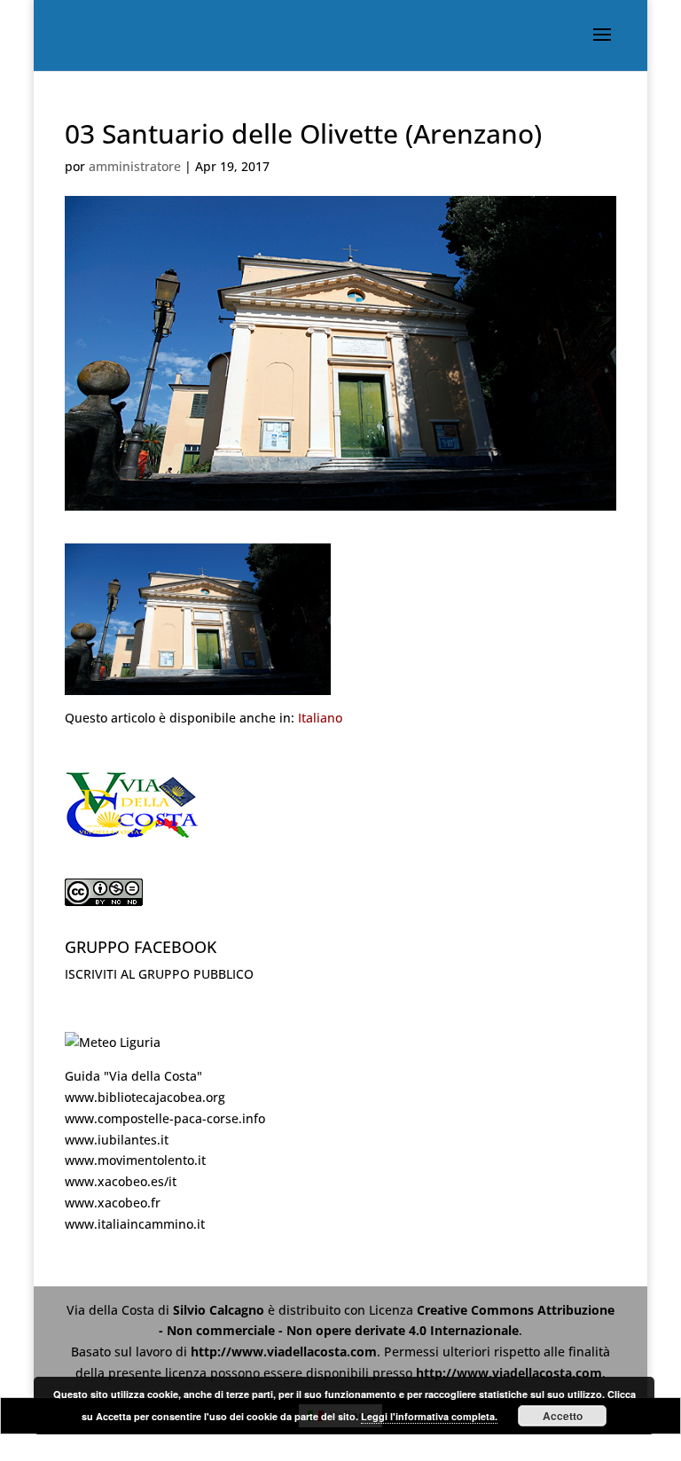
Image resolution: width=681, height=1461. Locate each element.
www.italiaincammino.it (135, 1223)
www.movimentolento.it (135, 1160)
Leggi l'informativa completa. (429, 1416)
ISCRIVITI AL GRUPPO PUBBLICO (159, 973)
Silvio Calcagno (220, 1309)
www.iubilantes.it (116, 1139)
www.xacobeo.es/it (120, 1181)
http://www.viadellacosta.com (284, 1351)
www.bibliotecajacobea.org (145, 1097)
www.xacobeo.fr (112, 1202)
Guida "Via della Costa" (133, 1075)
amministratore (135, 166)
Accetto (563, 1416)
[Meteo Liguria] (112, 1042)
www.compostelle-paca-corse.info (165, 1118)
